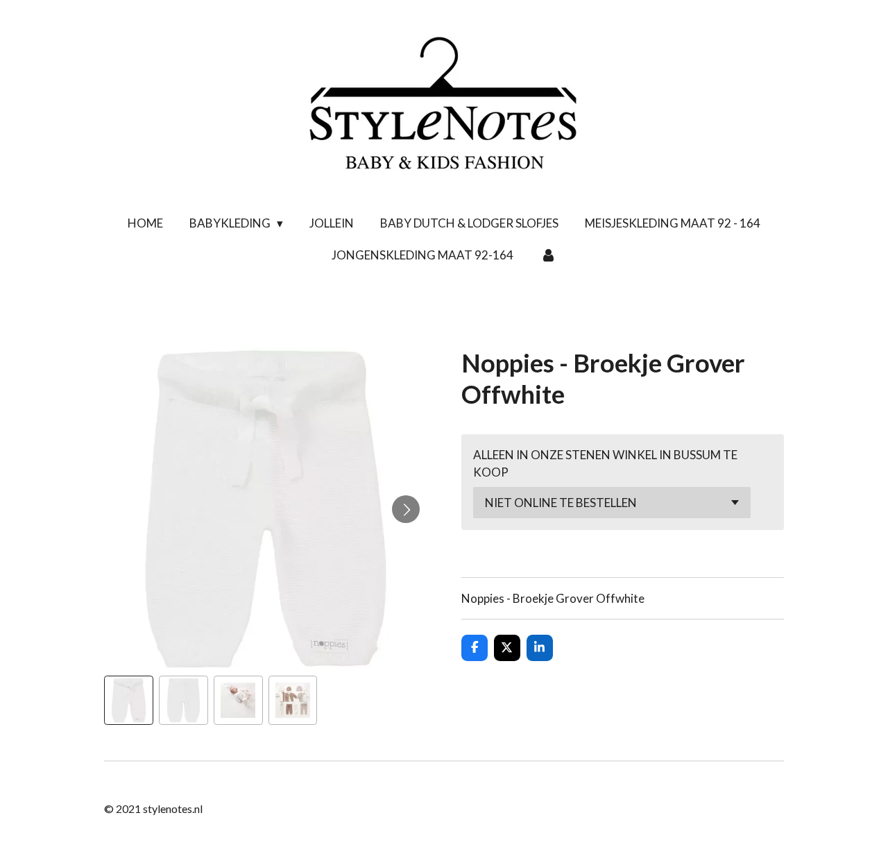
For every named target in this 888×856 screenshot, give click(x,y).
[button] (128, 700)
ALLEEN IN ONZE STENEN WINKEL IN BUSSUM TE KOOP (605, 463)
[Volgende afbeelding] (406, 509)
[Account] (548, 255)
